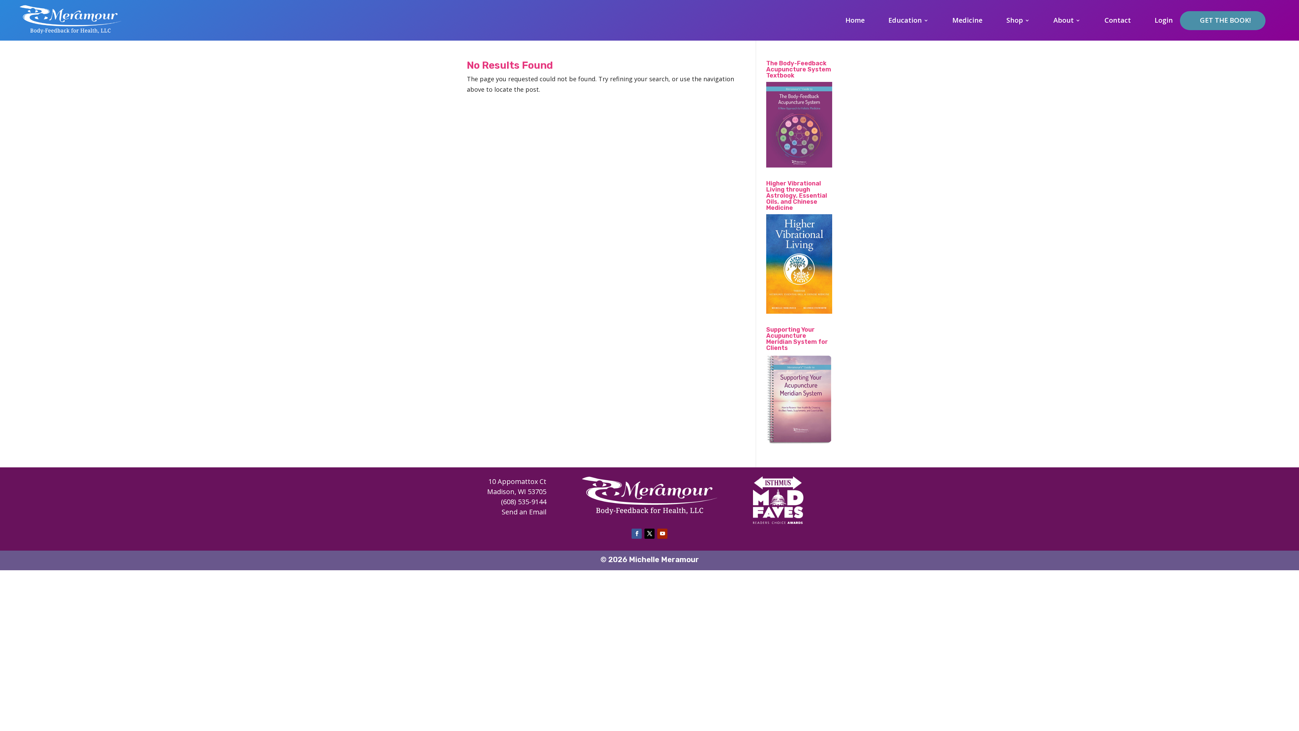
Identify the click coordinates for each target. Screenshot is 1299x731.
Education (905, 21)
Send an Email (524, 511)
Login (1164, 21)
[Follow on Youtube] (662, 534)
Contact (1117, 21)
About (1063, 21)
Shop (1014, 21)
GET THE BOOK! (1225, 20)
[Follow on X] (649, 534)
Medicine (967, 21)
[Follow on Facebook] (637, 534)
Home (855, 21)
